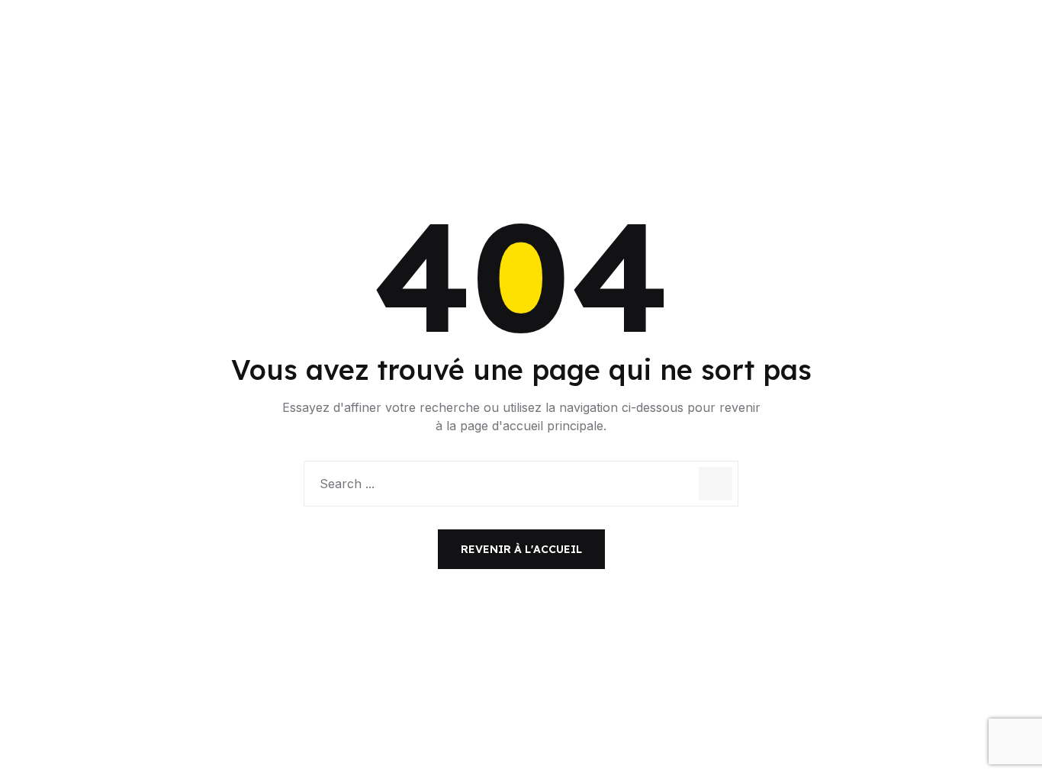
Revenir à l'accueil (521, 549)
